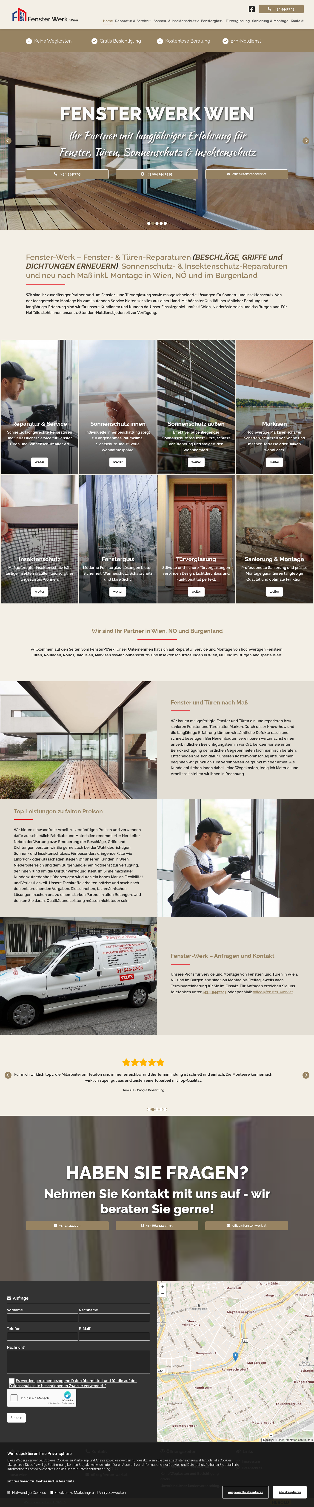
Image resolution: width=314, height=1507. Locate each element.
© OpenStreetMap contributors (294, 1440)
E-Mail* (85, 1329)
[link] (132, 21)
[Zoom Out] (162, 1293)
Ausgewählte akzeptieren (245, 1492)
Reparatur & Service (132, 21)
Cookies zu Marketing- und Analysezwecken (90, 1492)
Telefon (13, 1329)
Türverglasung (238, 21)
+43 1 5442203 (215, 992)
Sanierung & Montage (270, 21)
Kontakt (297, 21)
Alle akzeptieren (290, 1492)
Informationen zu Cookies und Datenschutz (40, 1481)
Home (108, 21)
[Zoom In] (162, 1286)
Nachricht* (16, 1347)
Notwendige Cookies (29, 1492)
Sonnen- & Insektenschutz (175, 21)
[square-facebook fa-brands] (251, 9)
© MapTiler (267, 1440)
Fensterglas (211, 21)
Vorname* (15, 1310)
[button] (281, 9)
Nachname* (89, 1310)
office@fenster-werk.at (273, 992)
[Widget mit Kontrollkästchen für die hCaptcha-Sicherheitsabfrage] (41, 1398)
